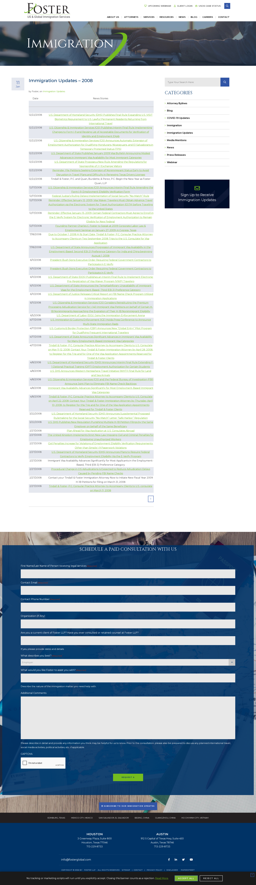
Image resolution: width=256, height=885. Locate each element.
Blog (194, 17)
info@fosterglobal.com (76, 859)
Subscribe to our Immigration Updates (129, 806)
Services (149, 17)
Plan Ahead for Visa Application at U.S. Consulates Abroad (101, 430)
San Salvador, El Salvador (114, 818)
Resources (167, 17)
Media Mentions (177, 140)
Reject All (211, 878)
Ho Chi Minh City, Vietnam (194, 818)
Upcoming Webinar (159, 6)
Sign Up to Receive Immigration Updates (197, 197)
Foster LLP (90, 870)
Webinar (172, 162)
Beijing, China (142, 818)
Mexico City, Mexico (82, 818)
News (182, 17)
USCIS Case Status (209, 6)
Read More (161, 878)
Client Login (184, 6)
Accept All (186, 878)
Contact (223, 17)
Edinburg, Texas (56, 818)
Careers (207, 17)
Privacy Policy (154, 870)
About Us (113, 17)
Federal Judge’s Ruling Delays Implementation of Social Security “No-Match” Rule (100, 196)
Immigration (174, 125)
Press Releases (176, 155)
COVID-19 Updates (178, 118)
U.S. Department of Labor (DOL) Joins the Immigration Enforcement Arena (101, 315)
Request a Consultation (128, 778)
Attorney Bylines (177, 103)
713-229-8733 (95, 846)
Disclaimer (172, 870)
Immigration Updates (54, 91)
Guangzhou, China (165, 818)
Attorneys (131, 17)
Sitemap (126, 870)
